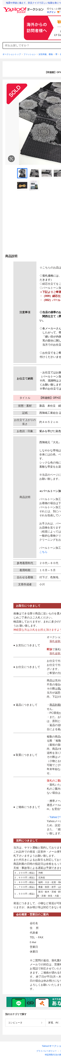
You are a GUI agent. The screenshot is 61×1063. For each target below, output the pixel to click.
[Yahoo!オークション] (24, 8)
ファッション (30, 54)
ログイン (51, 12)
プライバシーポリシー (46, 1051)
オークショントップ (12, 54)
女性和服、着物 (45, 54)
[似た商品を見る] (11, 158)
